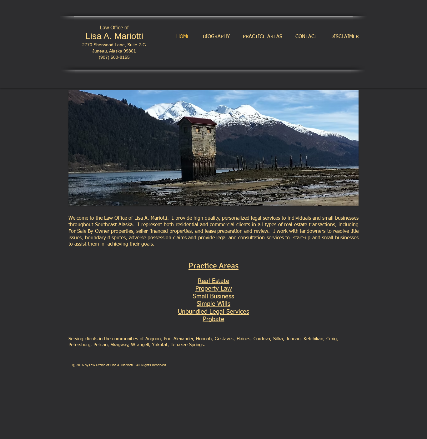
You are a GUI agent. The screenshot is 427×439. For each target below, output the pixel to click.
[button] (213, 148)
